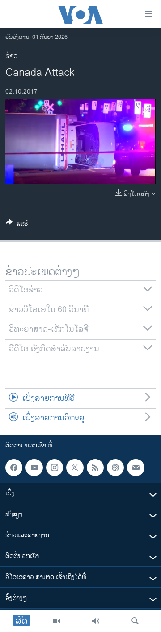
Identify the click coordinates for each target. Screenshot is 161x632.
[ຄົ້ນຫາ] (135, 621)
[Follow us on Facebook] (13, 467)
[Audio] (95, 621)
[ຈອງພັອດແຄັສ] (135, 467)
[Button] (17, 225)
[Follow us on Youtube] (33, 467)
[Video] (56, 621)
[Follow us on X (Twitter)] (74, 467)
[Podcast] (115, 467)
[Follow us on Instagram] (54, 467)
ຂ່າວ (11, 56)
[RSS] (95, 467)
